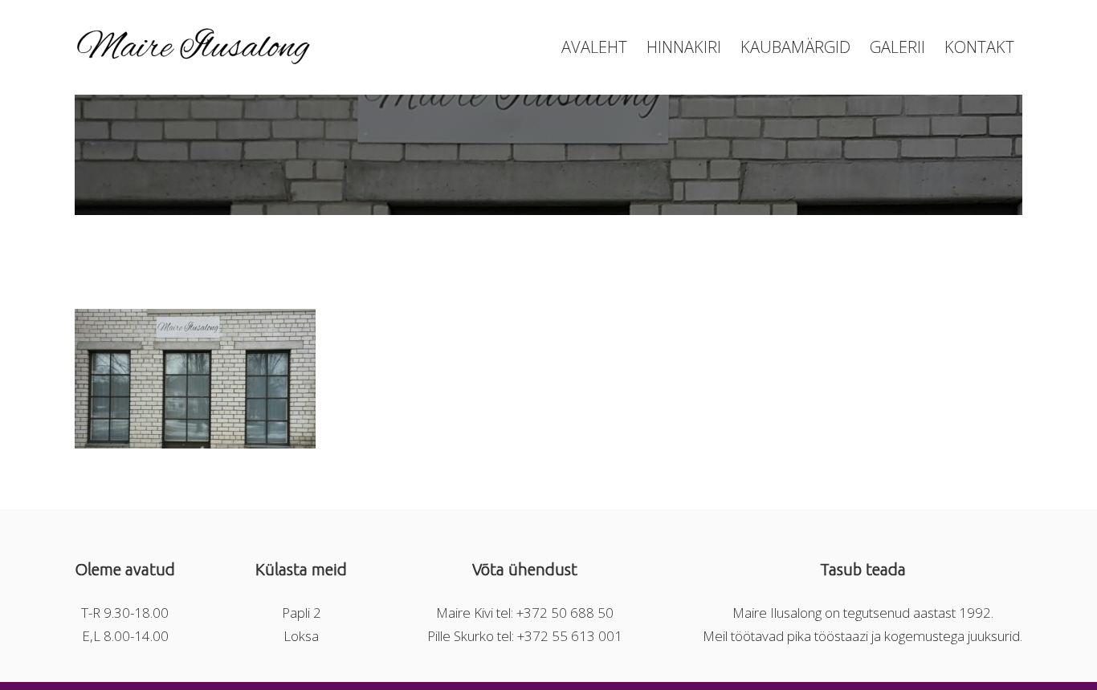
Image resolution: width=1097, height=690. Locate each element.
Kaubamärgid (795, 47)
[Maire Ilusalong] (195, 59)
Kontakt (979, 47)
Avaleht (594, 47)
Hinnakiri (683, 47)
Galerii (897, 47)
